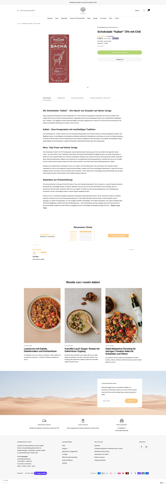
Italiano (137, 10)
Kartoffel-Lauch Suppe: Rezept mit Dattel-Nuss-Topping (82, 349)
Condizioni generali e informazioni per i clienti (108, 448)
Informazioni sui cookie (101, 454)
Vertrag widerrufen (100, 460)
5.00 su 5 (52, 234)
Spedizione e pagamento (70, 451)
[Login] (144, 10)
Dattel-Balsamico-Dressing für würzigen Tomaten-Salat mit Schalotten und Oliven (120, 351)
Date (56, 18)
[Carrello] (148, 10)
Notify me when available (119, 52)
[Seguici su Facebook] (141, 446)
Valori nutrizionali (77, 98)
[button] (101, 36)
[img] (37, 250)
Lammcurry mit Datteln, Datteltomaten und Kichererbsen (40, 349)
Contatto (64, 454)
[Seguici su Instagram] (146, 446)
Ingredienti (61, 98)
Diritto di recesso (99, 457)
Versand (109, 41)
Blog (88, 18)
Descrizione (47, 98)
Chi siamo (103, 18)
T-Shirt (117, 18)
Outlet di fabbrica (67, 460)
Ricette (95, 18)
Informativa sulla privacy (101, 451)
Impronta (97, 445)
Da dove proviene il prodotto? (100, 98)
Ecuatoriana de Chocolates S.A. (108, 27)
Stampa (64, 463)
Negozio (50, 18)
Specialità (64, 18)
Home (19, 23)
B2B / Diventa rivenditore (69, 457)
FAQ (110, 18)
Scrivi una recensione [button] (118, 235)
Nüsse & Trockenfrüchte (77, 18)
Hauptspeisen (28, 345)
